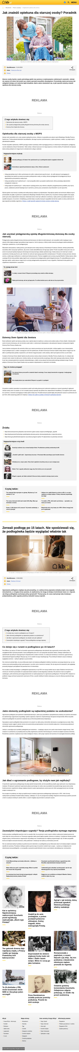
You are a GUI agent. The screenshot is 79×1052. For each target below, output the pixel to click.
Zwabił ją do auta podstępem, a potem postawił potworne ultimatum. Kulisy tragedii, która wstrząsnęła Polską (37, 920)
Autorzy (24, 1041)
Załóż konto (6, 1028)
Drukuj (8, 73)
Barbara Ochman (16, 581)
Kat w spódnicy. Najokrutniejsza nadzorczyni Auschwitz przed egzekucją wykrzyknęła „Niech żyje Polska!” (13, 916)
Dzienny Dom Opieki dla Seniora (15, 127)
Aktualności (8, 7)
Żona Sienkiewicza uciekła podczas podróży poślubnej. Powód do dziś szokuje (39, 998)
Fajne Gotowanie (45, 1031)
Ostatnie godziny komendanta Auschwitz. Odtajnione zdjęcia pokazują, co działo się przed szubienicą (64, 990)
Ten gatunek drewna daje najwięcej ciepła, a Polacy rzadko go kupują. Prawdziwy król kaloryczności (13, 953)
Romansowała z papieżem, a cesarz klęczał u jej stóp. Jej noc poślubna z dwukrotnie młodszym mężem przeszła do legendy (65, 959)
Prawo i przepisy (17, 7)
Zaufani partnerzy (63, 1028)
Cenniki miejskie (26, 1033)
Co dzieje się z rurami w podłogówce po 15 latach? (20, 633)
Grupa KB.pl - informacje (10, 1021)
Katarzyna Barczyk (16, 70)
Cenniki (24, 1028)
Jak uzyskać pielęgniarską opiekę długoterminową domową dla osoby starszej (27, 124)
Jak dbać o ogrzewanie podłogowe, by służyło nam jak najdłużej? (24, 638)
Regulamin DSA (63, 1026)
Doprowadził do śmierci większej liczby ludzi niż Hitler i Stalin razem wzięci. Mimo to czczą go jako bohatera (39, 958)
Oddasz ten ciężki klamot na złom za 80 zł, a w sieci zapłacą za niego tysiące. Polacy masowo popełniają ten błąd (56, 494)
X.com (5, 1036)
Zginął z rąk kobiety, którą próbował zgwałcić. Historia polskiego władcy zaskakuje (65, 903)
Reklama (6, 1026)
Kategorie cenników (27, 1031)
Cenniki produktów (26, 1038)
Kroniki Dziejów (44, 1028)
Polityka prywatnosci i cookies (66, 1024)
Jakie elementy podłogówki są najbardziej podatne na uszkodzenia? (25, 635)
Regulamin (62, 1021)
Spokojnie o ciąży (45, 1033)
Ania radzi (43, 1026)
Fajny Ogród (44, 1021)
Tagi (23, 1026)
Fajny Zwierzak (44, 1024)
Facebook (65, 2)
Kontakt (5, 1024)
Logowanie (6, 1031)
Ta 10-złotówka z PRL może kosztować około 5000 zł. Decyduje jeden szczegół (12, 990)
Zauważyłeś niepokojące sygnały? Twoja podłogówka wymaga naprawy (26, 640)
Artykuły (24, 1024)
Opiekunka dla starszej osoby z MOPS (16, 122)
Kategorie (24, 1036)
